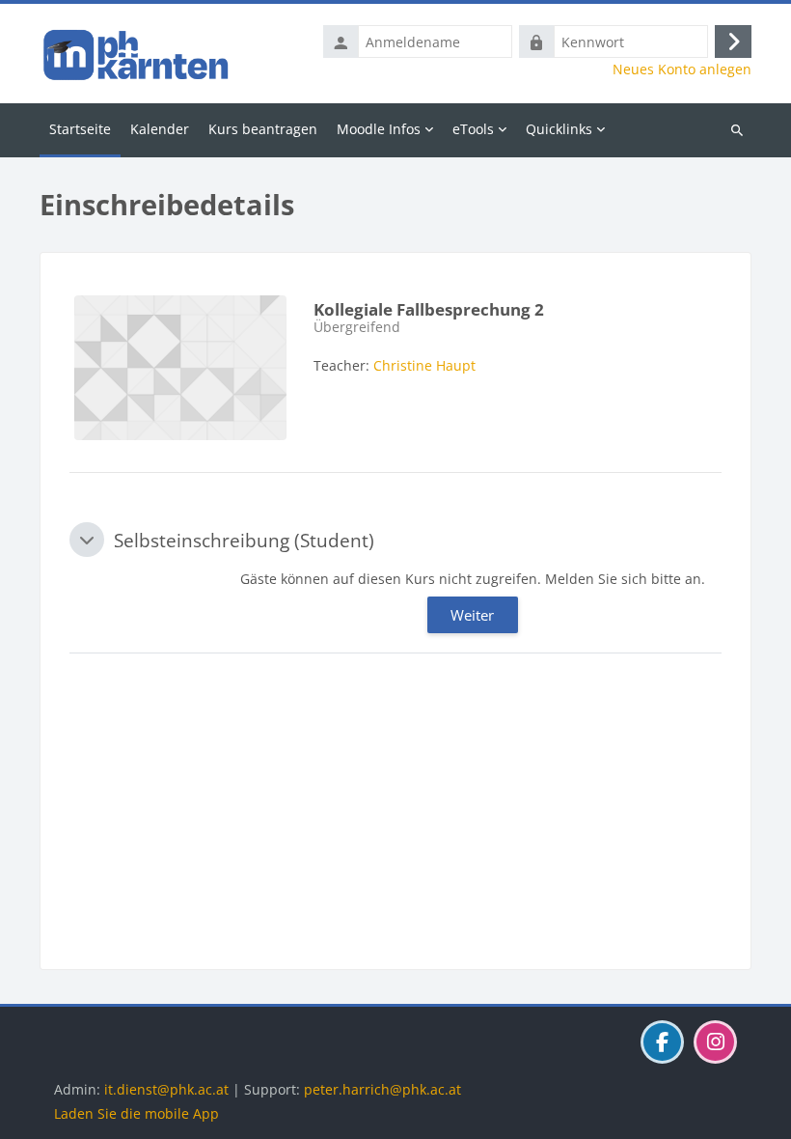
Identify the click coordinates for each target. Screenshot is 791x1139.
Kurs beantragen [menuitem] (262, 129)
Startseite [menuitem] (80, 129)
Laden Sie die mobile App (136, 1113)
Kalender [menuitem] (159, 129)
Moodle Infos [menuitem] (379, 129)
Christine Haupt (424, 365)
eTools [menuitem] (473, 129)
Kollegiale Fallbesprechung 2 (429, 309)
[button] (86, 539)
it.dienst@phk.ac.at (166, 1089)
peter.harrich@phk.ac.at (382, 1089)
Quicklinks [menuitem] (559, 129)
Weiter (472, 615)
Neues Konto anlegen (682, 69)
